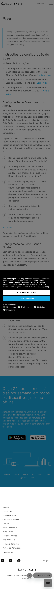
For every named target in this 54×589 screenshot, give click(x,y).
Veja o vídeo (45, 75)
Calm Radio (12, 4)
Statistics (41, 307)
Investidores (8, 552)
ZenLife (6, 524)
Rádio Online (8, 532)
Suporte (6, 507)
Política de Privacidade (12, 548)
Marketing (10, 310)
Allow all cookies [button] (26, 299)
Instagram (18, 560)
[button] (36, 286)
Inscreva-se (7, 511)
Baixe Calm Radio (10, 528)
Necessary (11, 307)
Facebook (2, 560)
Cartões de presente (11, 519)
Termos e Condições (11, 544)
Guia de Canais (9, 540)
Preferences (26, 307)
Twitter (10, 560)
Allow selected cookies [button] (27, 292)
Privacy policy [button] (43, 286)
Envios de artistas (10, 536)
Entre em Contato (10, 515)
